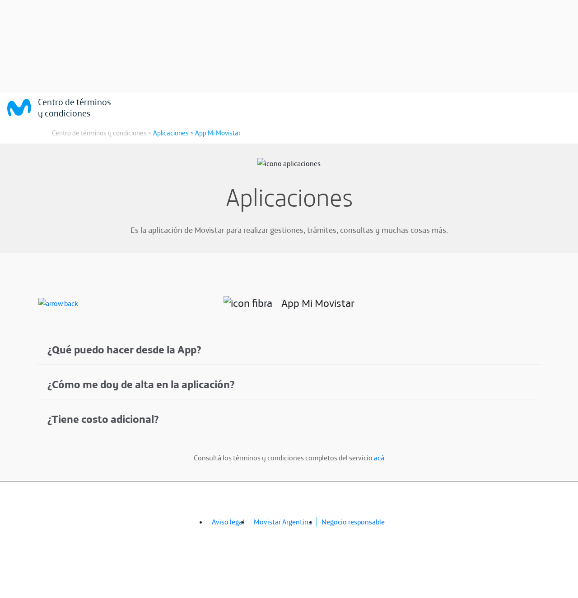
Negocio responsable (353, 521)
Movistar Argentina (283, 521)
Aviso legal (228, 521)
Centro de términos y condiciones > (102, 133)
